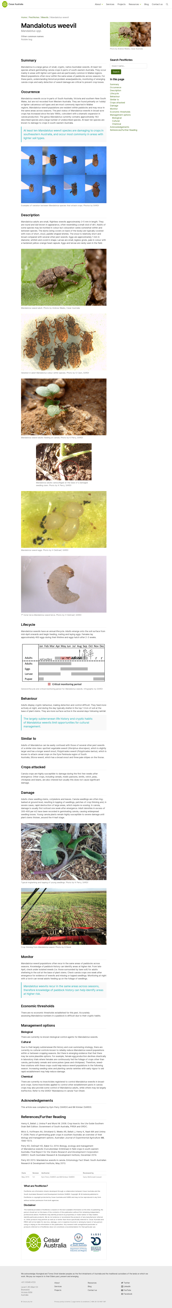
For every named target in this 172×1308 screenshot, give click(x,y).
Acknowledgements (119, 127)
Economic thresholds (120, 112)
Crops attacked (117, 102)
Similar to (114, 99)
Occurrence (115, 87)
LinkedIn (126, 1286)
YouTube (127, 1290)
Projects (57, 1290)
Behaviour (115, 96)
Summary (114, 84)
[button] (63, 174)
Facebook (127, 1294)
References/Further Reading (123, 130)
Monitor (114, 109)
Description (115, 90)
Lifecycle (114, 93)
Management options (120, 115)
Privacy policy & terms (62, 1302)
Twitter (126, 1283)
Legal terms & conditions (81, 1302)
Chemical (116, 124)
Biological (117, 118)
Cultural (116, 121)
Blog (89, 1286)
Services (58, 1286)
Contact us (92, 1290)
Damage (114, 105)
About (57, 1283)
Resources (92, 1283)
